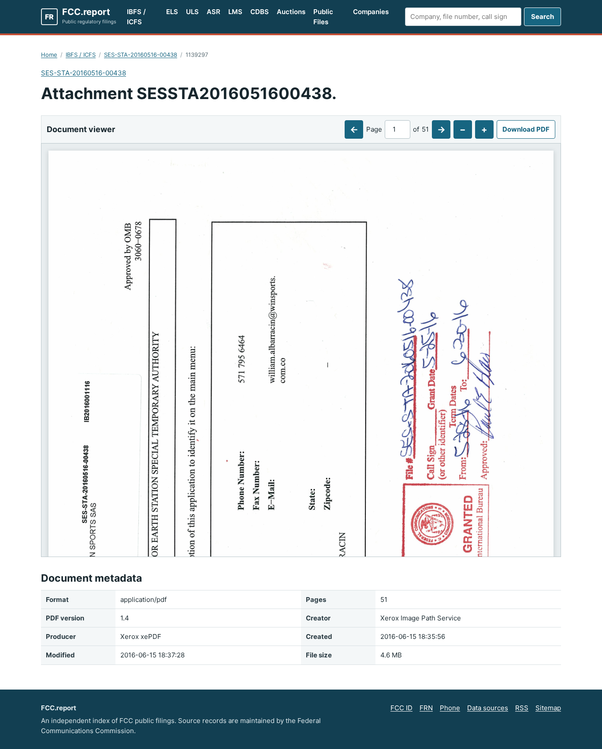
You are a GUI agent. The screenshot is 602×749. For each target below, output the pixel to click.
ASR (213, 11)
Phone (450, 708)
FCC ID (401, 708)
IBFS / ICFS (136, 16)
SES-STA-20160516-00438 (140, 54)
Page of (397, 129)
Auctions (291, 11)
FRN (426, 708)
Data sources (487, 708)
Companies (371, 11)
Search (542, 16)
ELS (172, 11)
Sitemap (548, 708)
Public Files (323, 16)
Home (49, 54)
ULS (192, 11)
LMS (235, 11)
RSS (521, 708)
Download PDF (526, 129)
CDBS (259, 11)
